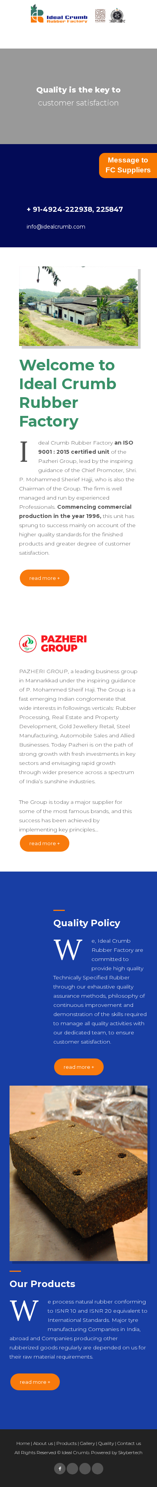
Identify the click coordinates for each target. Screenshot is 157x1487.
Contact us (129, 1443)
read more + (44, 578)
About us (43, 1443)
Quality (106, 1443)
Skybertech (130, 1452)
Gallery (87, 1443)
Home (23, 1443)
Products (66, 1443)
